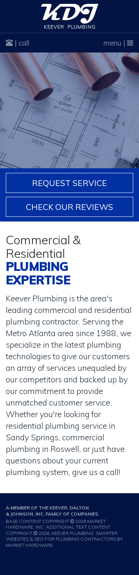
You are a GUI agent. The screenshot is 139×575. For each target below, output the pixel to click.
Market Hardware (29, 545)
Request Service (69, 183)
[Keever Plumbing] (69, 16)
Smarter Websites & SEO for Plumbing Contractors (61, 536)
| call (21, 42)
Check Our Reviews (69, 207)
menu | (115, 42)
